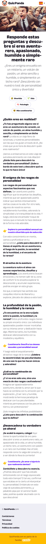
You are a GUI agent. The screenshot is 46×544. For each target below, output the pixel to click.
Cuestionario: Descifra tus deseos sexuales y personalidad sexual (24, 345)
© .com (10, 509)
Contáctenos (8, 516)
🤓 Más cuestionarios (22, 110)
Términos (6, 520)
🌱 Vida (30, 98)
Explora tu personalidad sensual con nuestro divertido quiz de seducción (25, 230)
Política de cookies (10, 527)
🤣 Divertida (16, 98)
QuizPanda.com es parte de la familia (23, 538)
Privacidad (7, 524)
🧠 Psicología (22, 104)
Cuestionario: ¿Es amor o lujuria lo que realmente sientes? (24, 462)
